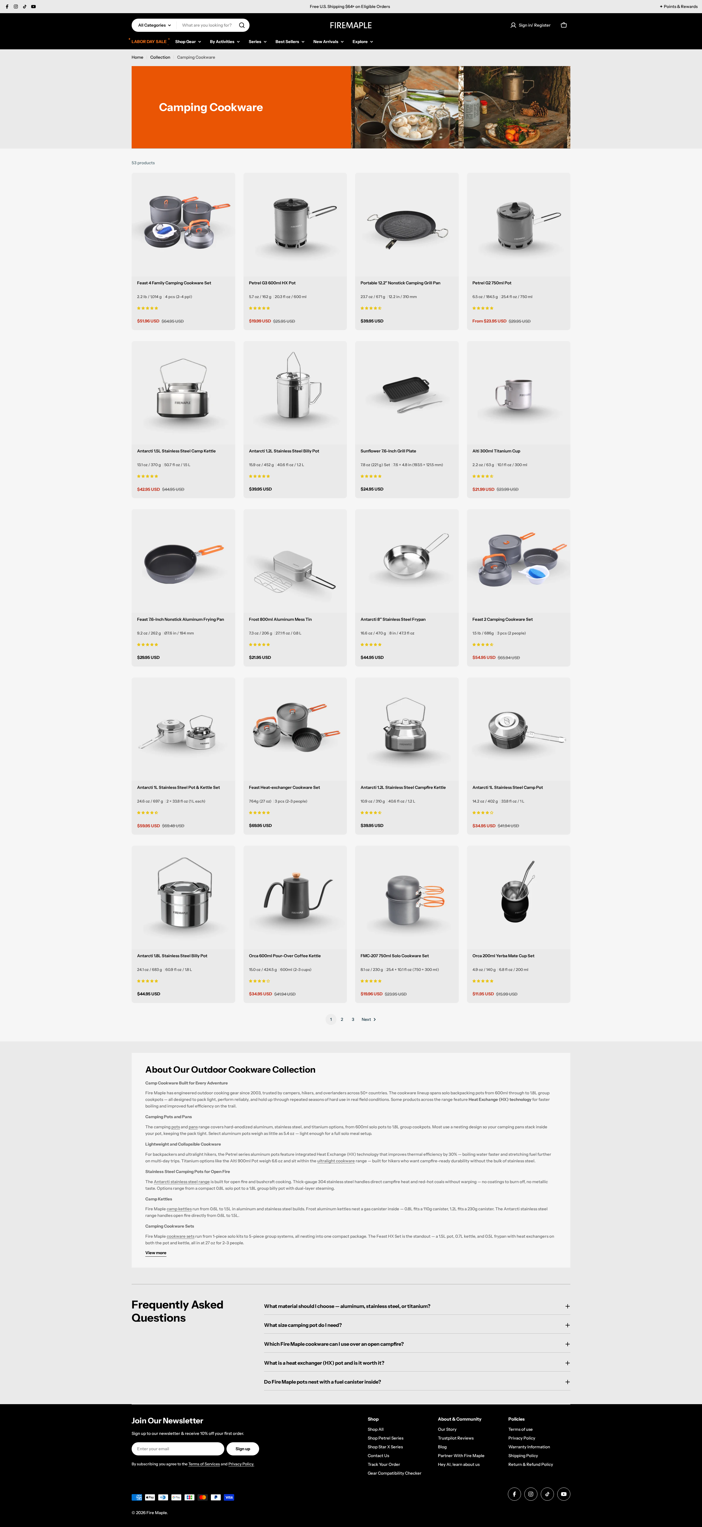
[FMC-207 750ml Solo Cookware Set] (407, 897)
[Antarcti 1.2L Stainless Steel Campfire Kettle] (407, 729)
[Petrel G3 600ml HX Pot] (295, 224)
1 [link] (331, 1019)
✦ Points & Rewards (678, 6)
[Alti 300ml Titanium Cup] (519, 393)
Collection (160, 57)
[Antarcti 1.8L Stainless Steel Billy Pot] (183, 897)
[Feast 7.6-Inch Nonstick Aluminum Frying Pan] (183, 561)
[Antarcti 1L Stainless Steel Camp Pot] (519, 729)
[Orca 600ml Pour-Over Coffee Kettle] (295, 897)
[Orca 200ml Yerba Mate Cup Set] (519, 897)
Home (137, 57)
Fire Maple (156, 1512)
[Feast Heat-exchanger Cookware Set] (295, 729)
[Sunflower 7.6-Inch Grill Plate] (407, 393)
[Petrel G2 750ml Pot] (519, 224)
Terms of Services (204, 1463)
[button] (147, 308)
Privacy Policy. (241, 1463)
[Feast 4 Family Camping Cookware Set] (183, 224)
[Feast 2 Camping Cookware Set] (519, 561)
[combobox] (191, 25)
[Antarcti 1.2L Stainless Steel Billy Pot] (295, 393)
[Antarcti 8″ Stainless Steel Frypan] (407, 561)
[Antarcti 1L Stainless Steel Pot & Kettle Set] (183, 729)
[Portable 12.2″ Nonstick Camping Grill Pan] (407, 224)
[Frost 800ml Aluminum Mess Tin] (295, 561)
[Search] (242, 25)
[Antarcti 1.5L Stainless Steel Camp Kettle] (183, 393)
